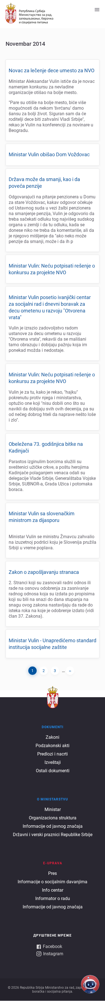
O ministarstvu (52, 799)
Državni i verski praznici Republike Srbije (52, 834)
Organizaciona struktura (52, 817)
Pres (52, 873)
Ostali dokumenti (52, 770)
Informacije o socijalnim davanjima (52, 881)
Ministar (53, 809)
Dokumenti (53, 727)
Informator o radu (52, 898)
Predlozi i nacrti (52, 754)
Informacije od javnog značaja (53, 826)
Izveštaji (53, 762)
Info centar (52, 890)
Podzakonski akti (52, 745)
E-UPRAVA (52, 863)
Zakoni (52, 737)
